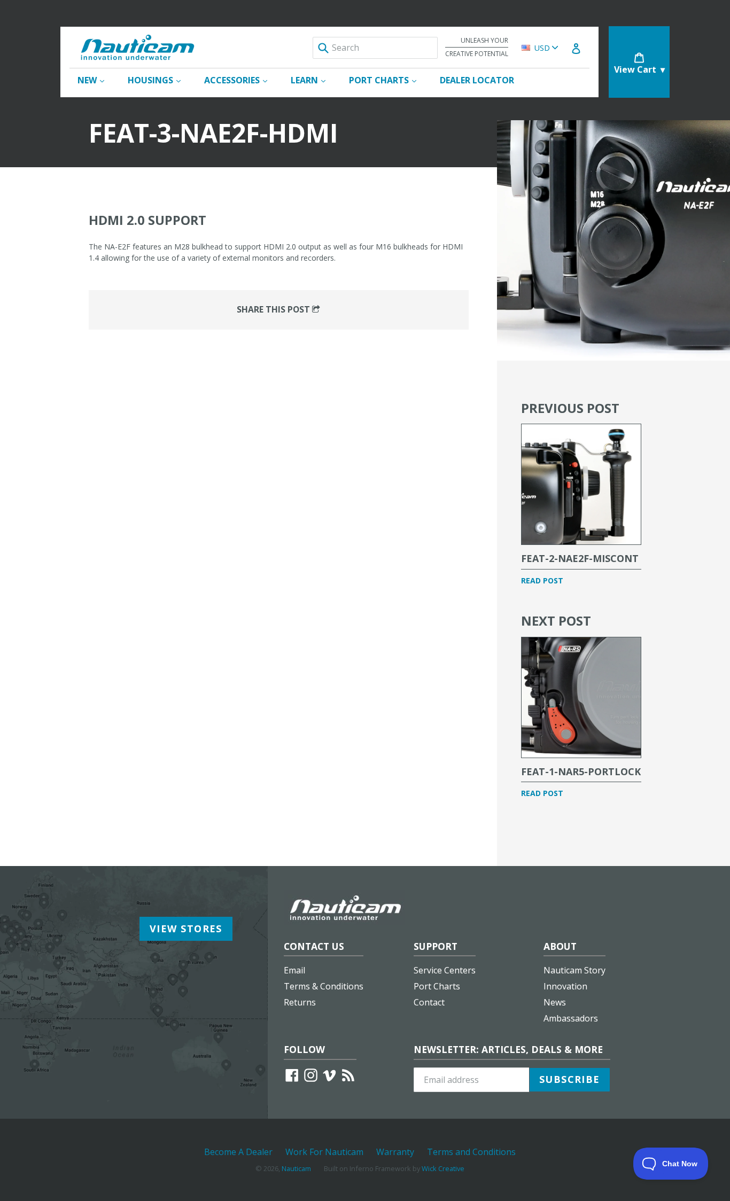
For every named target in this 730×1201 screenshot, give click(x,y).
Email (294, 970)
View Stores (186, 928)
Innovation (565, 986)
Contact (429, 1002)
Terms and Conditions (471, 1152)
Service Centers (445, 970)
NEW (96, 80)
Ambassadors (570, 1018)
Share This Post (274, 309)
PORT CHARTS (388, 80)
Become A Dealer (238, 1152)
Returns (300, 1002)
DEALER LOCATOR (477, 80)
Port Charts (437, 986)
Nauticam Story (574, 970)
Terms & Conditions (323, 986)
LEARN (313, 80)
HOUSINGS (159, 80)
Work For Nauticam (324, 1152)
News (554, 1002)
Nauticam (296, 1168)
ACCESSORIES (241, 80)
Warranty (395, 1152)
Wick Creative (443, 1168)
